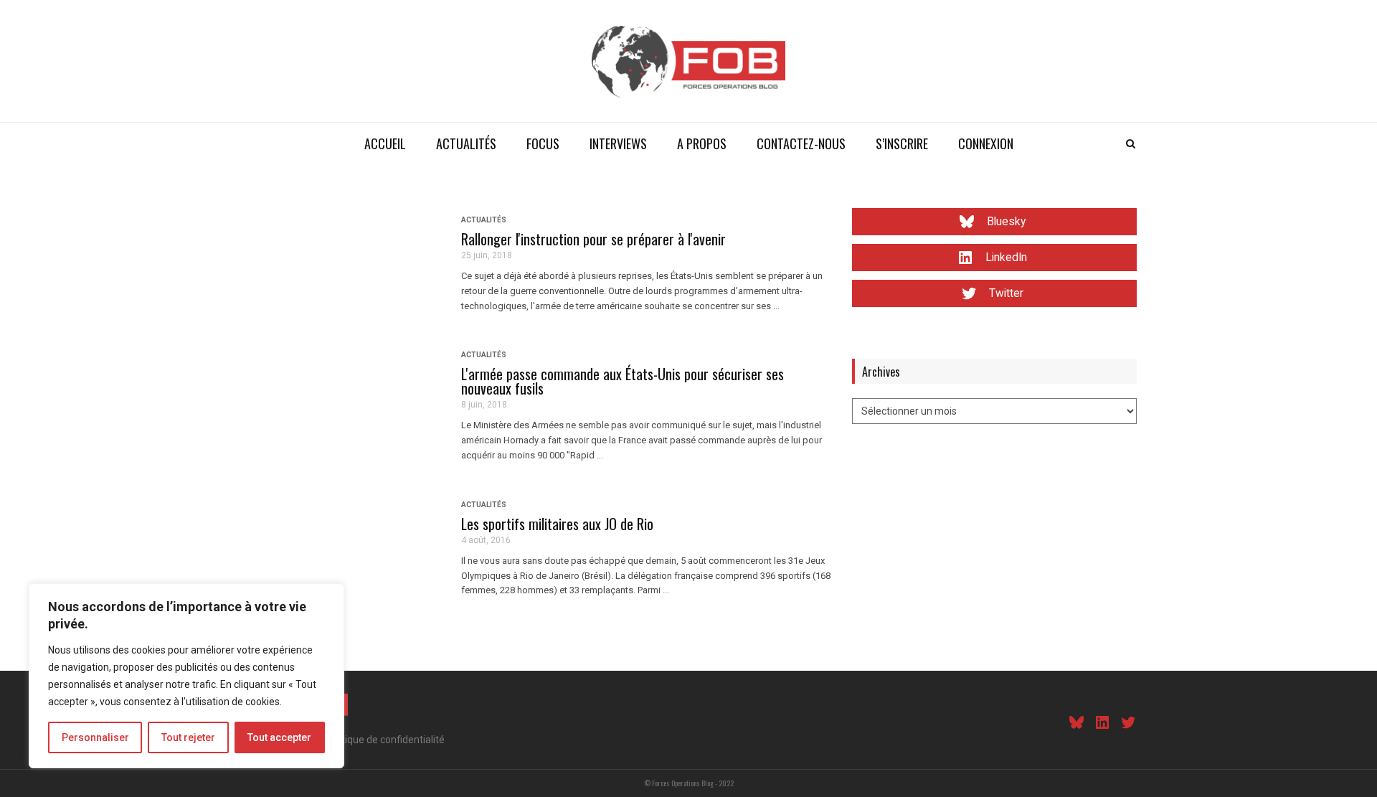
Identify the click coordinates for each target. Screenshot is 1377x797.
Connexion (985, 143)
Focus (542, 143)
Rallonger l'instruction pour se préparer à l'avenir (593, 239)
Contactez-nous (801, 143)
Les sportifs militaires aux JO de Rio (557, 524)
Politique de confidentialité (385, 739)
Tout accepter (279, 737)
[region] (186, 675)
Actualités (466, 143)
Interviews (618, 143)
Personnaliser (95, 737)
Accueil (385, 143)
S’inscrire (902, 143)
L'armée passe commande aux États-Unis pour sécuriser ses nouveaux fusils (622, 381)
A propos (702, 143)
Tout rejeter (188, 737)
